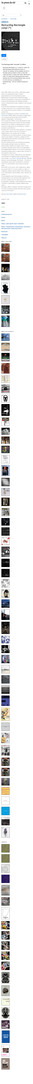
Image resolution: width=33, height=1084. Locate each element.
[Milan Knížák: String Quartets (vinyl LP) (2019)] (6, 659)
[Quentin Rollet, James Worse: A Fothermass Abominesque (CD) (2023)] (6, 449)
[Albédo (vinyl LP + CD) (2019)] (6, 299)
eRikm (4, 21)
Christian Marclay (21, 158)
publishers (4, 19)
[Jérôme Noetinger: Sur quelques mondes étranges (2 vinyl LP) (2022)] (6, 501)
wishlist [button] (4, 59)
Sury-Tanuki (9, 194)
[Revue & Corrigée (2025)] (6, 368)
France (3, 217)
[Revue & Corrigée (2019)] (6, 700)
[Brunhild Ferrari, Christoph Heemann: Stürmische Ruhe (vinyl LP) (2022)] (6, 901)
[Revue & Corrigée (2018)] (6, 738)
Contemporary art (6, 214)
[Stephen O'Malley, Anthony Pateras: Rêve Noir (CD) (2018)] (6, 800)
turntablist (23, 113)
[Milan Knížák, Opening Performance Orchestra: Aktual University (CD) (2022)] (6, 541)
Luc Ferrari (13, 158)
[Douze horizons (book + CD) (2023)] (6, 277)
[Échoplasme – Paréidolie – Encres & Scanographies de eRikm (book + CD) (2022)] (6, 287)
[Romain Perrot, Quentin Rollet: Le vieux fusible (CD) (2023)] (6, 431)
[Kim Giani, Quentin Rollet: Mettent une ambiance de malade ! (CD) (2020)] (6, 639)
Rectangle (13, 19)
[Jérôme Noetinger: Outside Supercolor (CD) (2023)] (6, 482)
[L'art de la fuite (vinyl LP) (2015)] (6, 309)
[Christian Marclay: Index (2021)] (6, 913)
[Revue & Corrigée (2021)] (6, 614)
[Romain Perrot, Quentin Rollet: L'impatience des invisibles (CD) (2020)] (6, 649)
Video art (4, 237)
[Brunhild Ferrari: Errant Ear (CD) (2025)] (6, 878)
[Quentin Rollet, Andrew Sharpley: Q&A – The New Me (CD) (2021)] (6, 593)
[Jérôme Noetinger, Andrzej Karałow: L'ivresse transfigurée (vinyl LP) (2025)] (6, 346)
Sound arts (4, 231)
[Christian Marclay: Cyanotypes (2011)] (6, 1036)
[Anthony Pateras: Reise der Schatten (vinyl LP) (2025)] (6, 357)
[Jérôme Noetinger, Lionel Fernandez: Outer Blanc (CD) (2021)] (6, 563)
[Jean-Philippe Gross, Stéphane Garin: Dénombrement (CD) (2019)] (6, 669)
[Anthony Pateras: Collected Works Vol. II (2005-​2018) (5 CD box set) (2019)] (6, 726)
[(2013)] (6, 321)
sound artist (4, 115)
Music (3, 220)
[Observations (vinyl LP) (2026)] (6, 268)
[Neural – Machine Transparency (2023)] (6, 470)
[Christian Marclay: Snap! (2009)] (6, 1050)
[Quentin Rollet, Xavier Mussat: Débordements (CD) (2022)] (6, 512)
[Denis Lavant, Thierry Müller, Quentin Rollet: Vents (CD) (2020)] (6, 627)
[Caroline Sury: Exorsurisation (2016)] (6, 977)
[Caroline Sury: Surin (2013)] (6, 1012)
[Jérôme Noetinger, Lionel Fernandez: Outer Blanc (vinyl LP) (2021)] (6, 573)
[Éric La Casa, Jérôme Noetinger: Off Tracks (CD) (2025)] (6, 337)
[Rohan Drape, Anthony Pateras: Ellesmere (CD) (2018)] (6, 811)
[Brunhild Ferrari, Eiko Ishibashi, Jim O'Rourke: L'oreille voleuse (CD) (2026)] (6, 858)
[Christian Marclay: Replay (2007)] (6, 1063)
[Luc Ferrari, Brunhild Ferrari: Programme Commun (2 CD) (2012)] (6, 1024)
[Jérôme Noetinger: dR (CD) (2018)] (6, 791)
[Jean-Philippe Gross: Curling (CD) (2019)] (6, 689)
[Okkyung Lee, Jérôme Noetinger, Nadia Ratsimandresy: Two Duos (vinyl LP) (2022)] (6, 531)
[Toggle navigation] (4, 8)
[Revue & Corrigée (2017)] (6, 832)
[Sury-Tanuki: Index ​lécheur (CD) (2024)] (6, 398)
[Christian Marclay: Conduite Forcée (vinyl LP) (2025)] (6, 868)
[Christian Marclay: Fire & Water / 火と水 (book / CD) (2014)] (6, 990)
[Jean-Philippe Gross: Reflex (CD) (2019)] (6, 679)
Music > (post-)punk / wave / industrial (12, 223)
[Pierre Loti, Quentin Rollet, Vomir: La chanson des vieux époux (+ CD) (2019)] (6, 714)
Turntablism (4, 234)
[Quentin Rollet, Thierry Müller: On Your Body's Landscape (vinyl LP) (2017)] (6, 821)
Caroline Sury (22, 194)
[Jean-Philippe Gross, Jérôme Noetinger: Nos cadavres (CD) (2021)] (6, 603)
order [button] (3, 55)
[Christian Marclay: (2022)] (6, 890)
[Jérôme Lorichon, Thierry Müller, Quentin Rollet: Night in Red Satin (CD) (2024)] (6, 388)
